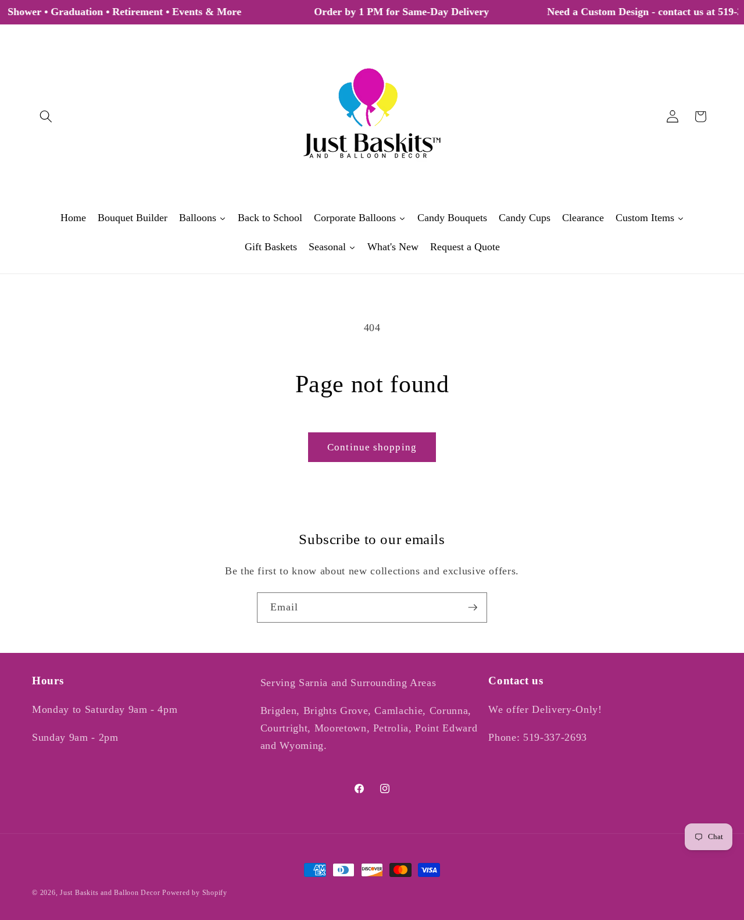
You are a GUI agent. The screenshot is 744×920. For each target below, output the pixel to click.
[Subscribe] (473, 607)
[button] (46, 116)
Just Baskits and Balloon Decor (110, 893)
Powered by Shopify (194, 893)
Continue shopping (372, 447)
